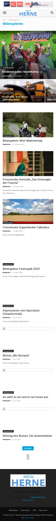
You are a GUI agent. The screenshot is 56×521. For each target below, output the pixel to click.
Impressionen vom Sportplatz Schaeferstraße (21, 312)
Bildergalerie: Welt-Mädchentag (22, 140)
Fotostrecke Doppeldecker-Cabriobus (26, 227)
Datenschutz (25, 510)
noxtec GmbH (29, 518)
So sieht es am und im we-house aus (25, 397)
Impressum (43, 510)
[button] (4, 12)
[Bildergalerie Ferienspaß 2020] (28, 253)
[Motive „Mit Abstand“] (28, 339)
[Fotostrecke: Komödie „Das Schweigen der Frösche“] (28, 163)
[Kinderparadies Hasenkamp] (28, 55)
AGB (34, 510)
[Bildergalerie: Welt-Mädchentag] (28, 124)
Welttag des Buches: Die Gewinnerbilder (27, 435)
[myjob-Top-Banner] (28, 4)
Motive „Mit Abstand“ (16, 355)
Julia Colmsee (7, 76)
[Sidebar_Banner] (28, 455)
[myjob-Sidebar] (28, 458)
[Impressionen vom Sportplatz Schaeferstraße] (28, 294)
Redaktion (6, 144)
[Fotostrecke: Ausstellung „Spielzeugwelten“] (22, 96)
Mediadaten (13, 510)
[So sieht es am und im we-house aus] (28, 381)
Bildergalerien (8, 68)
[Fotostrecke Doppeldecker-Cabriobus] (28, 211)
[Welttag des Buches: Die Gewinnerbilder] (28, 419)
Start (4, 20)
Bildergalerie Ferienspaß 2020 (21, 268)
